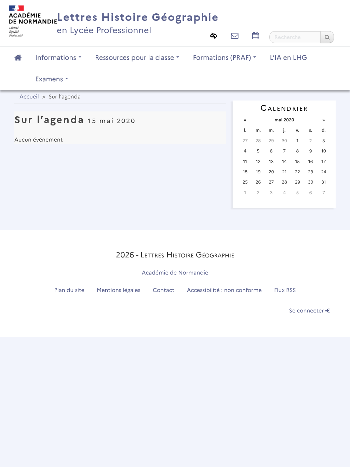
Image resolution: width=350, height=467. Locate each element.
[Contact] (234, 36)
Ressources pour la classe (135, 57)
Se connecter (307, 311)
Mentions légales (118, 290)
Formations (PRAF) (223, 57)
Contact (164, 290)
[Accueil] (33, 20)
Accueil (29, 97)
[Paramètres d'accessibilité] (213, 36)
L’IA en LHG (288, 57)
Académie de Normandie (175, 273)
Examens (50, 79)
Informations (56, 57)
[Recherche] (327, 37)
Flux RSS (285, 290)
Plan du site (69, 290)
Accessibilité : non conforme (224, 290)
